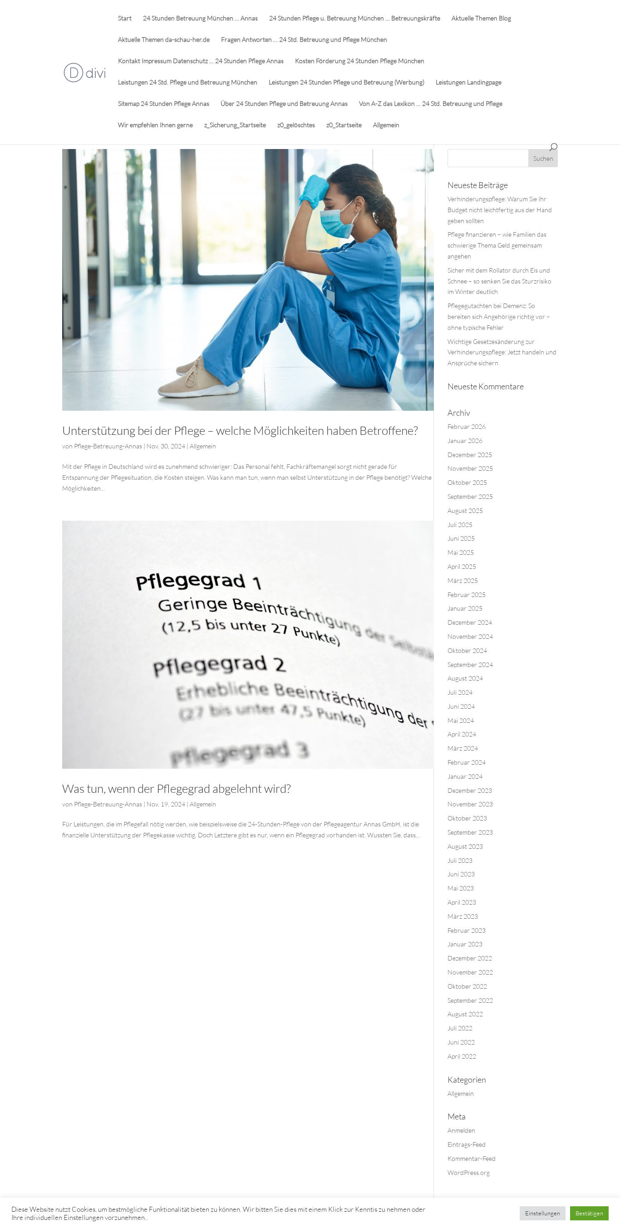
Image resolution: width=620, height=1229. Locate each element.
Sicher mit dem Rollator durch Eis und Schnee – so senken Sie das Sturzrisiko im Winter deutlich (499, 281)
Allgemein (386, 125)
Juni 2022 (461, 1042)
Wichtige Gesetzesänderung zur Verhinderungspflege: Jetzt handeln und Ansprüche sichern (502, 352)
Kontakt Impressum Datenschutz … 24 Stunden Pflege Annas (201, 61)
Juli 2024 (460, 692)
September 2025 (470, 496)
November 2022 (470, 972)
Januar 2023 (465, 944)
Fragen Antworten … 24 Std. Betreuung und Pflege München (304, 39)
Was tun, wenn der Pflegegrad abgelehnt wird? (176, 788)
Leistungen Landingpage (469, 82)
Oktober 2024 (467, 650)
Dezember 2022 (470, 958)
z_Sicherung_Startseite (235, 125)
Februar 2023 (467, 930)
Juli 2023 (460, 860)
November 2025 (470, 468)
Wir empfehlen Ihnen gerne (155, 125)
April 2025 (462, 566)
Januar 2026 (465, 440)
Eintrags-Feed (467, 1144)
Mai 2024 (461, 720)
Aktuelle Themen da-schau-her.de (164, 39)
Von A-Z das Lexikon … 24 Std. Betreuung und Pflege (430, 103)
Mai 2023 (461, 888)
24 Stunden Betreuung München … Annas (200, 18)
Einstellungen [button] (542, 1213)
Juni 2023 (461, 874)
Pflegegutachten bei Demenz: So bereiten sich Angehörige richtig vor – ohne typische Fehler (499, 316)
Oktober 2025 (467, 482)
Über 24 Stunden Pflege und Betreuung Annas (284, 103)
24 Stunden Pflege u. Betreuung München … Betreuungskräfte (354, 18)
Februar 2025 (467, 594)
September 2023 (470, 832)
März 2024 (463, 748)
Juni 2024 (461, 706)
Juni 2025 (461, 538)
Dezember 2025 (470, 454)
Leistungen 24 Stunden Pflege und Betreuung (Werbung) (346, 82)
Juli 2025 (460, 524)
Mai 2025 (461, 552)
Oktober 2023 (467, 818)
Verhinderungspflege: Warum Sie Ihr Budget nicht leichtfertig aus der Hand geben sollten (500, 209)
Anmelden (461, 1130)
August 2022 (465, 1014)
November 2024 (470, 636)
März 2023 (463, 916)
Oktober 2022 (467, 986)
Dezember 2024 (470, 622)
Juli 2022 (460, 1028)
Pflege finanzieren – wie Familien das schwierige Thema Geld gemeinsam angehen (497, 245)
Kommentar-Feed (472, 1158)
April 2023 (462, 902)
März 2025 (463, 580)
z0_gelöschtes (296, 125)
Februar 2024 (467, 762)
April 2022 (462, 1056)
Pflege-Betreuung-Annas (108, 446)
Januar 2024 (465, 776)
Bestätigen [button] (589, 1213)
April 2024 (462, 734)
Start (125, 18)
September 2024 (470, 664)
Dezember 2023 (470, 790)
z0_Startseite (344, 125)
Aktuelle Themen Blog (481, 18)
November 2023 (470, 804)
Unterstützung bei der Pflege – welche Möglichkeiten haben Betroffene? (240, 430)
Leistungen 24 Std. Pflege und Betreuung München (187, 82)
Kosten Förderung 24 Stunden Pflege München (359, 61)
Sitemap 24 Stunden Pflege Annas (163, 103)
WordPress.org (469, 1172)
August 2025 (465, 510)
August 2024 (465, 678)
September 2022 (470, 1000)
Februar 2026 (467, 426)
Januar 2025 (465, 608)
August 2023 (465, 846)
